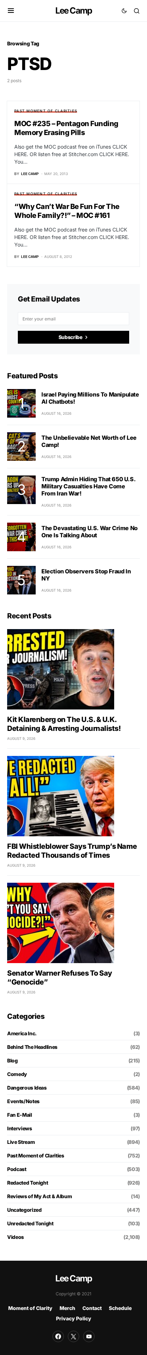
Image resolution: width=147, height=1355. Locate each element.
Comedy (17, 1074)
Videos (15, 1237)
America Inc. (22, 1033)
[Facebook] (58, 1336)
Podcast (16, 1169)
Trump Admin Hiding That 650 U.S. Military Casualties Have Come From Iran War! (88, 486)
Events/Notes (23, 1101)
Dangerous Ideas (27, 1088)
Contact (92, 1308)
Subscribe (70, 337)
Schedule (120, 1308)
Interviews (19, 1128)
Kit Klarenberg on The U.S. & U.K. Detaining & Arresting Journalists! (64, 724)
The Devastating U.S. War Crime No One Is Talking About (89, 531)
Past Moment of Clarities (45, 111)
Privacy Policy (73, 1318)
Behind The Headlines (32, 1047)
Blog (12, 1060)
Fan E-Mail (19, 1115)
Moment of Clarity (30, 1308)
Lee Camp (73, 10)
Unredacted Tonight (30, 1223)
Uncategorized (24, 1210)
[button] (11, 10)
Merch (67, 1308)
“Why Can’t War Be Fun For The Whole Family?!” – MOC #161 (67, 211)
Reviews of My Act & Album (39, 1196)
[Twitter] (73, 1336)
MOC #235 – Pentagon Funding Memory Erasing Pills (66, 128)
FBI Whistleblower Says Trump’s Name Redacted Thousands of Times (72, 851)
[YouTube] (89, 1336)
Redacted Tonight (27, 1183)
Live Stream (21, 1142)
